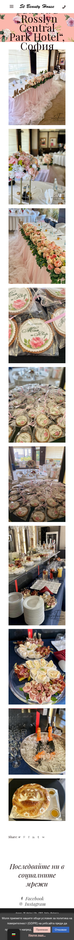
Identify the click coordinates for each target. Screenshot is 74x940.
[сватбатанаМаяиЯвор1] (37, 166)
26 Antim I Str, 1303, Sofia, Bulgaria (40, 912)
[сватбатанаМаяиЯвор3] (37, 405)
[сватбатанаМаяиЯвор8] (37, 246)
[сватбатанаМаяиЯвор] (37, 87)
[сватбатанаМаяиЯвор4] (37, 575)
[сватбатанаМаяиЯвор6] (37, 667)
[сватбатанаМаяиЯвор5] (37, 741)
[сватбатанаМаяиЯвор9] (37, 484)
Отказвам (61, 929)
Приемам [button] (42, 929)
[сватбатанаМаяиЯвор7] (37, 799)
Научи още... (37, 935)
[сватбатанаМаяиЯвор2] (37, 325)
